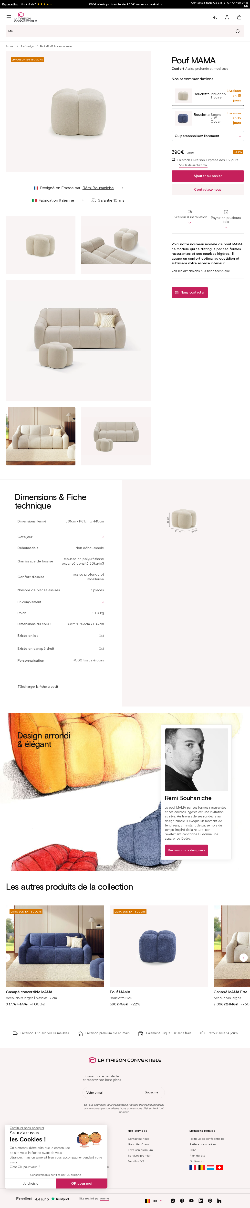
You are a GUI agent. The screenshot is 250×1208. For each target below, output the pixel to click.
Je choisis (30, 1183)
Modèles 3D (136, 1161)
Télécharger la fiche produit (38, 686)
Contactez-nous (207, 189)
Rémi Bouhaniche (98, 188)
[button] (9, 17)
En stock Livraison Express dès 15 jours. (208, 162)
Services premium (140, 1155)
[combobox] (125, 31)
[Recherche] (237, 31)
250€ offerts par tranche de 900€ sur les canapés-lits (125, 4)
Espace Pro (10, 4)
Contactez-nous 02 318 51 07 (219, 4)
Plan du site (197, 1155)
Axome (104, 1198)
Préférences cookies (202, 1144)
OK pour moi (81, 1183)
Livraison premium (140, 1150)
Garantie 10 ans (138, 1144)
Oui (101, 636)
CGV (192, 1150)
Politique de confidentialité (207, 1138)
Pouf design (27, 46)
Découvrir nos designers (186, 850)
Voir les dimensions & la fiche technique (201, 271)
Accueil (10, 46)
